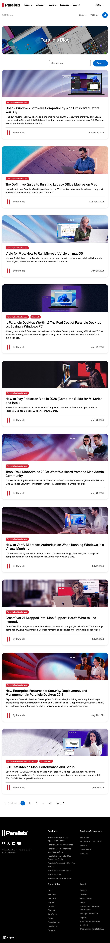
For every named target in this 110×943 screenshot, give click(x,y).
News (50, 918)
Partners (52, 898)
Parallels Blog (7, 15)
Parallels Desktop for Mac (59, 871)
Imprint (83, 918)
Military (83, 846)
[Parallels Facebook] (3, 843)
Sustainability (54, 922)
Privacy (83, 890)
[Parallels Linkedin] (13, 843)
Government (85, 850)
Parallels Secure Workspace (60, 845)
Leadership (53, 926)
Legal (82, 902)
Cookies (83, 894)
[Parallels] (11, 5)
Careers (51, 930)
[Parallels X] (8, 843)
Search (100, 63)
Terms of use (86, 898)
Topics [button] (81, 15)
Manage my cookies (89, 914)
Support (51, 902)
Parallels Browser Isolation (59, 879)
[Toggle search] (105, 15)
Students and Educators (91, 842)
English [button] (10, 938)
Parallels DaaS (54, 875)
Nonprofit (84, 853)
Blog (50, 890)
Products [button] (94, 15)
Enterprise (84, 838)
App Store (52, 914)
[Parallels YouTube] (19, 843)
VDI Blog (52, 894)
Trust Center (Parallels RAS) (92, 929)
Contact (51, 906)
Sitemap (51, 910)
